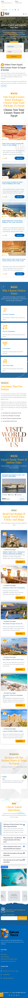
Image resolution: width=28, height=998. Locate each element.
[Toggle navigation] (24, 14)
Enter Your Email (8, 915)
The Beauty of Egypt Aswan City (13, 623)
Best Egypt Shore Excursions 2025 (8, 961)
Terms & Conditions (5, 956)
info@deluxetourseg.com (8, 978)
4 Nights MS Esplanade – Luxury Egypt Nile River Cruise (13, 475)
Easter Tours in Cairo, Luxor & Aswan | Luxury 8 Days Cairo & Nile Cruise (13, 259)
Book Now (22, 498)
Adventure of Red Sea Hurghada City (13, 696)
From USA (4, 9)
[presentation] (1, 50)
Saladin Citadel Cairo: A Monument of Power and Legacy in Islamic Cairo (14, 553)
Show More (3, 85)
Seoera (10, 992)
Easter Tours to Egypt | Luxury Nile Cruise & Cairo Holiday (13, 144)
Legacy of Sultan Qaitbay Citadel (13, 731)
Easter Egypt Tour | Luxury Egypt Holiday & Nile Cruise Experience (12, 221)
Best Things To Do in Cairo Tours (13, 659)
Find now (14, 56)
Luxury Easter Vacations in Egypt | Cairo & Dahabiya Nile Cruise (12, 182)
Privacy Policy (4, 954)
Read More (20, 562)
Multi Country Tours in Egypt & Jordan (9, 959)
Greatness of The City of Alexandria (14, 588)
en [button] (3, 6)
